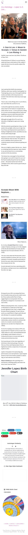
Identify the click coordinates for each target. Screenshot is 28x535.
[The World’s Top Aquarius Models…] (4, 216)
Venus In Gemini (19, 50)
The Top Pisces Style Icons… (16, 207)
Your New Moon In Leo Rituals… (17, 199)
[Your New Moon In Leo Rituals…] (4, 201)
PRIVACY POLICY (13, 525)
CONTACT (12, 523)
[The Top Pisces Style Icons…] (4, 209)
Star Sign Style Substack (14, 466)
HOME (6, 523)
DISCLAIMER (20, 523)
